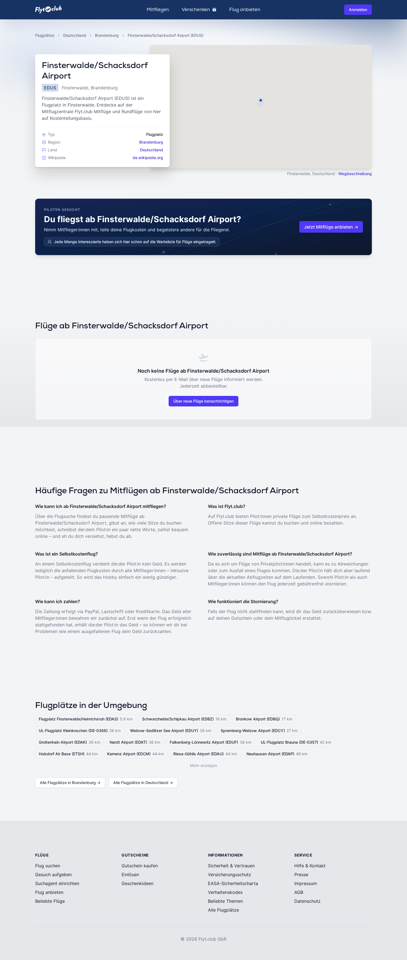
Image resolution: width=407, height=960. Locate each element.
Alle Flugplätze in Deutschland (143, 782)
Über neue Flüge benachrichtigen (203, 401)
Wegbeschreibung (355, 173)
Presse (301, 874)
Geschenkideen (137, 883)
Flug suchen (47, 865)
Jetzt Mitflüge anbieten (331, 227)
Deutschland (74, 35)
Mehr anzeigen (203, 765)
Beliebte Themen (225, 901)
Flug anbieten (244, 9)
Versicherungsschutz (229, 874)
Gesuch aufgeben (53, 874)
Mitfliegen (158, 9)
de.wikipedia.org (148, 157)
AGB (298, 892)
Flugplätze (44, 35)
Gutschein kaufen (140, 865)
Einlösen (130, 874)
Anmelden (358, 9)
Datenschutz (307, 901)
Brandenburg (107, 35)
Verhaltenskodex (225, 892)
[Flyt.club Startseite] (48, 10)
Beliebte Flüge (50, 901)
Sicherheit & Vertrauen (231, 865)
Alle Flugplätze (223, 910)
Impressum (305, 883)
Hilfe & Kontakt (310, 865)
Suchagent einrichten (57, 883)
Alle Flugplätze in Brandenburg (70, 782)
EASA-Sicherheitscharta (233, 883)
